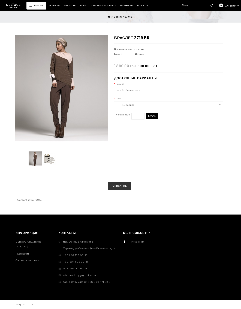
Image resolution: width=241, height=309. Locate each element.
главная (54, 5)
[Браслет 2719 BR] (35, 159)
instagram (138, 241)
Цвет (118, 98)
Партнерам (22, 253)
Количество (123, 114)
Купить (152, 116)
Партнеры (126, 5)
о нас (84, 5)
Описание (120, 186)
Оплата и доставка (104, 5)
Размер (120, 84)
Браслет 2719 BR (124, 17)
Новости (143, 5)
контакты (70, 5)
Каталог (39, 5)
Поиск (212, 5)
